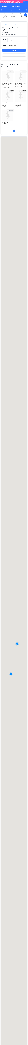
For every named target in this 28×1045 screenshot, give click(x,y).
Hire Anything (7, 10)
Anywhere (19, 10)
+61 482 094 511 (15, 6)
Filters (14, 55)
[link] (5, 15)
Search (14, 50)
